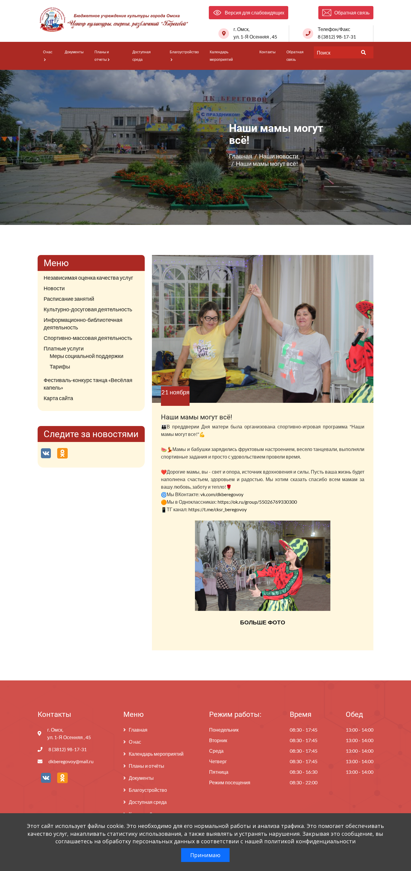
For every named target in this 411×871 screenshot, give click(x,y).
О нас (47, 52)
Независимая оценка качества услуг (88, 277)
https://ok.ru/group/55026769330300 (257, 502)
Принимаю (205, 855)
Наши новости (278, 156)
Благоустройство (184, 52)
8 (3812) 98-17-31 (67, 749)
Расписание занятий (69, 298)
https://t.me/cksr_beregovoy (217, 509)
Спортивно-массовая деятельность (88, 337)
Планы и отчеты (101, 56)
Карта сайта (58, 398)
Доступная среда (141, 56)
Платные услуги (64, 348)
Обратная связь (295, 56)
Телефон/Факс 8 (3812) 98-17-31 (337, 32)
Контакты (267, 52)
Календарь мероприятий (221, 56)
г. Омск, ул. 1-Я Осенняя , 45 (255, 32)
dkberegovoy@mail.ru (71, 761)
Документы (74, 52)
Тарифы (60, 366)
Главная (240, 156)
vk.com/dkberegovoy (221, 494)
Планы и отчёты (146, 766)
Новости (54, 288)
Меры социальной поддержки (86, 356)
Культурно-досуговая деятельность (88, 309)
